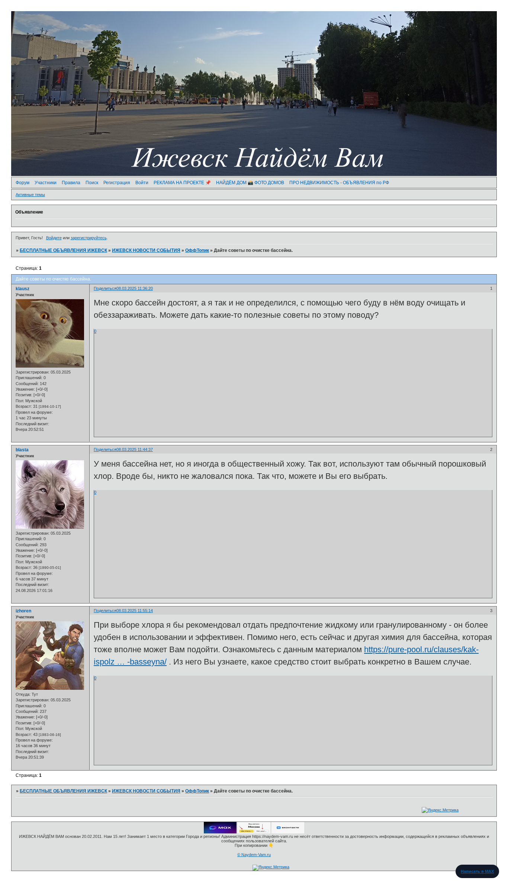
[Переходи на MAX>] (220, 832)
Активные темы (30, 194)
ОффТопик (197, 250)
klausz (22, 288)
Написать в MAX (477, 871)
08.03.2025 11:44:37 (134, 449)
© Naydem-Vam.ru (254, 854)
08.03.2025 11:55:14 (134, 610)
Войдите (54, 238)
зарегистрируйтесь (89, 238)
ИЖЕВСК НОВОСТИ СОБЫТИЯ (146, 250)
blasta (22, 449)
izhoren (23, 611)
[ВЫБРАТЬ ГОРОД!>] (254, 832)
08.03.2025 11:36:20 (134, 288)
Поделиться (105, 288)
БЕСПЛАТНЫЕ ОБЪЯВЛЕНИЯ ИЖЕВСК (63, 250)
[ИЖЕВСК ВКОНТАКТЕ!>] (287, 832)
